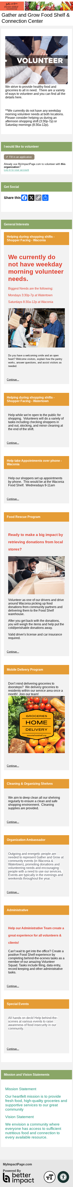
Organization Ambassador (26, 839)
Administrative (17, 910)
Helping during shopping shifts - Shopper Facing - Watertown (31, 399)
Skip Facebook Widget (16, 207)
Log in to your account (16, 169)
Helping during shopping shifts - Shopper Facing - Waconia (31, 238)
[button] (49, 1177)
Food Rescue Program (23, 517)
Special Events (18, 1004)
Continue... (13, 379)
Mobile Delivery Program (25, 669)
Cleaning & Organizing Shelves (30, 783)
